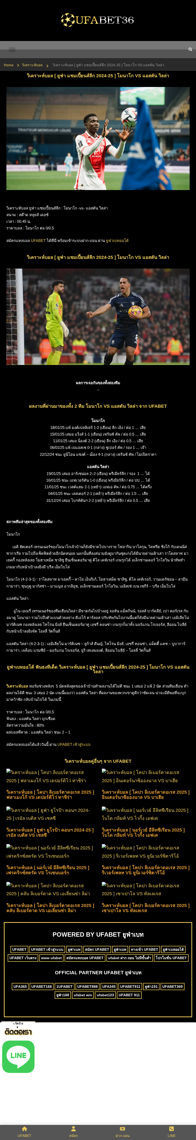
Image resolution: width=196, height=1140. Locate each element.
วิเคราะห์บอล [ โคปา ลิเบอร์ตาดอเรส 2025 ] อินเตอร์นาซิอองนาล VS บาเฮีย (146, 795)
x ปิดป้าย (18, 1023)
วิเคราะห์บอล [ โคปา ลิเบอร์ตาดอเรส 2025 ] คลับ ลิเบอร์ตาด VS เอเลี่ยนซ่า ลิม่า (50, 908)
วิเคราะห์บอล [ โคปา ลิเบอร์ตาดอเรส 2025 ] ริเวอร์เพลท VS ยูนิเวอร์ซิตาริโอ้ (146, 870)
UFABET (38, 240)
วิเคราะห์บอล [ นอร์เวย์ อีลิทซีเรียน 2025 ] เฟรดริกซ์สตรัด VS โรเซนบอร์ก (47, 870)
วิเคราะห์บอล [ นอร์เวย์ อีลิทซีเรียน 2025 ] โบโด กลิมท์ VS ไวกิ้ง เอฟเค (143, 832)
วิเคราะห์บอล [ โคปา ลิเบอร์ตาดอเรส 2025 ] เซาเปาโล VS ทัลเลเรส (146, 908)
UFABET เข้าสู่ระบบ (74, 744)
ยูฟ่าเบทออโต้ (117, 240)
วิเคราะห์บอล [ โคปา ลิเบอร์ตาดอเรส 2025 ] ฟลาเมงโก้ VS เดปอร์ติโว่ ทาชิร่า (50, 795)
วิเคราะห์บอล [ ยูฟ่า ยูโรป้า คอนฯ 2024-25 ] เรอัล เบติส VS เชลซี (50, 832)
